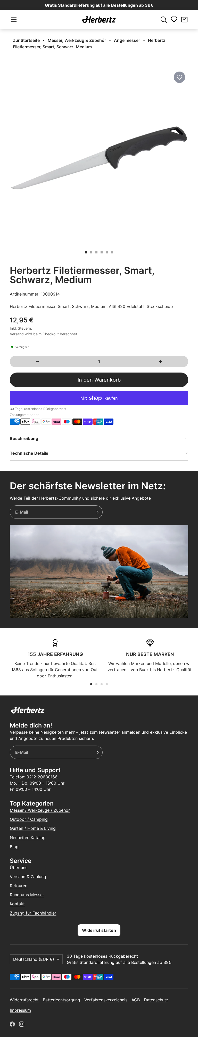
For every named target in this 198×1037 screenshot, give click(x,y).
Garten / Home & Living (33, 828)
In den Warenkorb (99, 380)
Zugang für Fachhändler (33, 913)
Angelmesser (127, 40)
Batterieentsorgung (61, 999)
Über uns (18, 867)
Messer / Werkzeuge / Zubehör (40, 810)
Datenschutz (156, 999)
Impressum (20, 1010)
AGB (135, 999)
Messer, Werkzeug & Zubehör (77, 40)
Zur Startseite (26, 40)
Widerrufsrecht (24, 999)
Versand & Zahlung (28, 876)
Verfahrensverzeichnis (105, 999)
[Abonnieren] (97, 512)
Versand (17, 334)
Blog (14, 846)
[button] (14, 20)
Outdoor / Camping (29, 819)
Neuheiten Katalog (28, 837)
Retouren (18, 885)
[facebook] (12, 1024)
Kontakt (17, 903)
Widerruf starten (99, 930)
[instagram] (21, 1024)
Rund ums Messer (27, 894)
